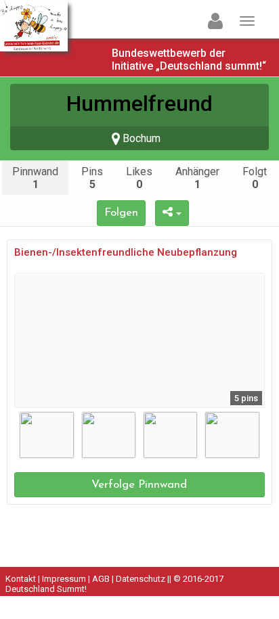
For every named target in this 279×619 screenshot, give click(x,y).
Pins (92, 178)
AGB (101, 579)
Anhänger (197, 178)
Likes (139, 178)
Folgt (254, 178)
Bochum (140, 138)
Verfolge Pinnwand (139, 484)
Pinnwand (35, 178)
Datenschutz (140, 579)
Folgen (121, 213)
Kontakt (20, 579)
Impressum (64, 579)
